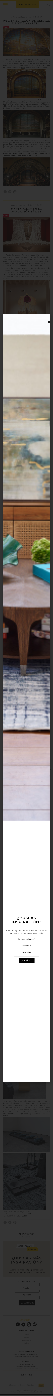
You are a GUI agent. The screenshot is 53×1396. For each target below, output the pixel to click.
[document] (26, 698)
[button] (49, 322)
